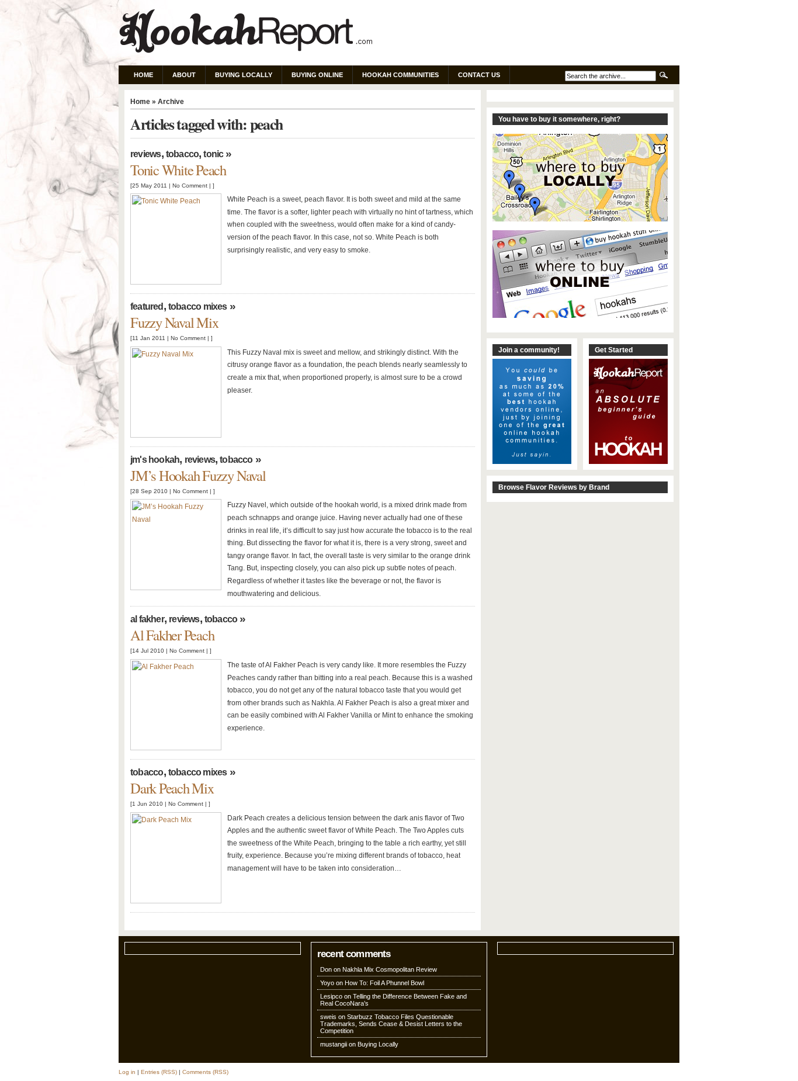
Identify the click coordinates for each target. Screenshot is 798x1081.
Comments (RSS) (205, 1072)
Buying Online (317, 74)
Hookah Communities (400, 74)
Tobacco (182, 154)
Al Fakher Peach (172, 635)
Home (143, 74)
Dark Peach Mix (172, 788)
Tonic (213, 154)
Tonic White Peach (178, 169)
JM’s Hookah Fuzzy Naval (198, 475)
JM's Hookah (154, 460)
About (184, 74)
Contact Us (479, 74)
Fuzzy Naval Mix (174, 322)
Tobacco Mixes (197, 306)
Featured (147, 306)
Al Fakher (147, 619)
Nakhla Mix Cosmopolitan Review (389, 969)
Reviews (145, 154)
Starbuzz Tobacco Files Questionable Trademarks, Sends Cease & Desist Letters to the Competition (391, 1023)
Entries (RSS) (159, 1072)
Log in (127, 1072)
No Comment (189, 185)
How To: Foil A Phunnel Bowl (384, 982)
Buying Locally (243, 74)
